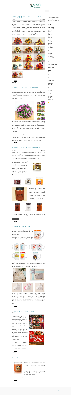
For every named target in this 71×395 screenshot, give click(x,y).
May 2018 (49, 50)
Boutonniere (50, 68)
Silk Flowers (50, 90)
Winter (49, 100)
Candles (49, 70)
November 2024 (51, 27)
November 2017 (51, 54)
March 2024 (50, 31)
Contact (51, 11)
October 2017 (50, 56)
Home (19, 11)
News (47, 11)
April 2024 (50, 30)
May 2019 (49, 44)
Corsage (49, 73)
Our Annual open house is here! (23, 311)
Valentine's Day (51, 99)
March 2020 (50, 43)
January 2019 (50, 46)
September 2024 (51, 28)
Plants (49, 87)
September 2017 (51, 57)
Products (28, 11)
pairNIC (58, 390)
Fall (48, 77)
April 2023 (50, 33)
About (40, 11)
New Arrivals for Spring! (21, 226)
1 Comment (42, 19)
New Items (50, 86)
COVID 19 (49, 74)
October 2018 (50, 47)
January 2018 (50, 53)
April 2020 (50, 41)
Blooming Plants (51, 67)
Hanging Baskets (51, 80)
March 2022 (50, 37)
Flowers (23, 11)
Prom (49, 89)
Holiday (49, 81)
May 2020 (49, 40)
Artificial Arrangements (52, 64)
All (48, 61)
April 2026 (50, 24)
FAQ (43, 11)
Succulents (50, 93)
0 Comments (42, 150)
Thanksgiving (50, 96)
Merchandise (50, 83)
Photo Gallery (34, 11)
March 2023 (50, 34)
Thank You (50, 97)
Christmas (50, 71)
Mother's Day (50, 84)
